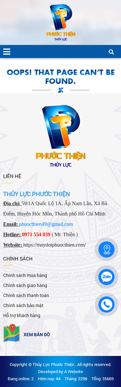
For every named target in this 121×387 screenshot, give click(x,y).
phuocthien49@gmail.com (46, 224)
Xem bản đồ (37, 334)
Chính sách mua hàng (25, 275)
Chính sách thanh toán (26, 295)
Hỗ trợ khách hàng (21, 315)
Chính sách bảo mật (23, 305)
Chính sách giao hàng (25, 285)
